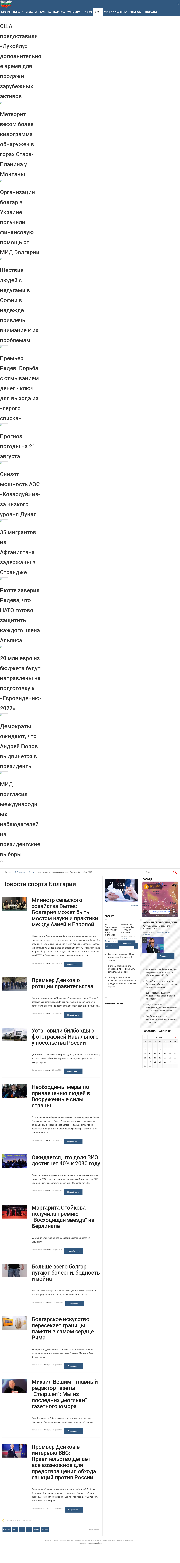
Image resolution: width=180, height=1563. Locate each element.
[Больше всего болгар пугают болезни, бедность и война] (14, 1270)
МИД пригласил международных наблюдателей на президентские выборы (161, 1007)
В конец (45, 1529)
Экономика (73, 12)
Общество (32, 12)
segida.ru (98, 1543)
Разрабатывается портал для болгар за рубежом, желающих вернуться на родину (161, 984)
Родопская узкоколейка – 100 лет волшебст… (128, 928)
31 (150, 1066)
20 (165, 1058)
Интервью (135, 12)
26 (160, 1062)
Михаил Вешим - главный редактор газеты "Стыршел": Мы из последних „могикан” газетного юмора (65, 1394)
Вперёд (37, 1529)
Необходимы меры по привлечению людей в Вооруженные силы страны (61, 1096)
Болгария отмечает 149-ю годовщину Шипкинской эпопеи (121, 957)
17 (150, 1058)
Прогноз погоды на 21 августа (17, 446)
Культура (45, 12)
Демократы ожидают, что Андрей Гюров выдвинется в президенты (19, 746)
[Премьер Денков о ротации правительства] (14, 984)
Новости (18, 12)
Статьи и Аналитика (115, 12)
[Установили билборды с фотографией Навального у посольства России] (14, 1034)
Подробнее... (109, 946)
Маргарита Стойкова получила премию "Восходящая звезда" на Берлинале (63, 1216)
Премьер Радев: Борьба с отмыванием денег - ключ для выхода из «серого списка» (19, 388)
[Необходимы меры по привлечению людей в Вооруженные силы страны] (14, 1091)
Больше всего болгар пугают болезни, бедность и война (66, 1272)
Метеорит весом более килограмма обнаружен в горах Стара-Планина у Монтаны (17, 144)
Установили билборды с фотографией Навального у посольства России (65, 1036)
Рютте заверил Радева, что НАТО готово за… (156, 927)
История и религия (112, 941)
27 (165, 1062)
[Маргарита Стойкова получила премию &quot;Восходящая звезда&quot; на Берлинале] (14, 1211)
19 (160, 1058)
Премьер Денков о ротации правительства (62, 983)
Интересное (150, 12)
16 (145, 1058)
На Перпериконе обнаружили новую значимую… (111, 929)
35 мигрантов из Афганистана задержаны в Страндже (18, 552)
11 (155, 1054)
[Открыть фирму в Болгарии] (121, 901)
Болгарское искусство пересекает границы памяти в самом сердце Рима (63, 1328)
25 (155, 1062)
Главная (6, 12)
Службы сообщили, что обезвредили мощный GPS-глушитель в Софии (122, 969)
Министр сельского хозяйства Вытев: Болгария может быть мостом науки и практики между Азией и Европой (65, 912)
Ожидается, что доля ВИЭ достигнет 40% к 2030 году (66, 1160)
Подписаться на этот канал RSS (18, 1521)
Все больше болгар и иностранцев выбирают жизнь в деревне (161, 1019)
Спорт (97, 12)
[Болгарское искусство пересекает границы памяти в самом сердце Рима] (14, 1323)
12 (160, 1054)
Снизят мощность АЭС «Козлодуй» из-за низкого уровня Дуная (20, 494)
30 (145, 1066)
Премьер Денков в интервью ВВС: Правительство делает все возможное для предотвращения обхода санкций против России (64, 1462)
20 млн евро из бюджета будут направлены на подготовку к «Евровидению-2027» (161, 972)
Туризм (87, 12)
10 (150, 1054)
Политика (59, 12)
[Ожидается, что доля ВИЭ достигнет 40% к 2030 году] (14, 1161)
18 (155, 1058)
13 (165, 1054)
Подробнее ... (73, 964)
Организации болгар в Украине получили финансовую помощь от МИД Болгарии (19, 222)
